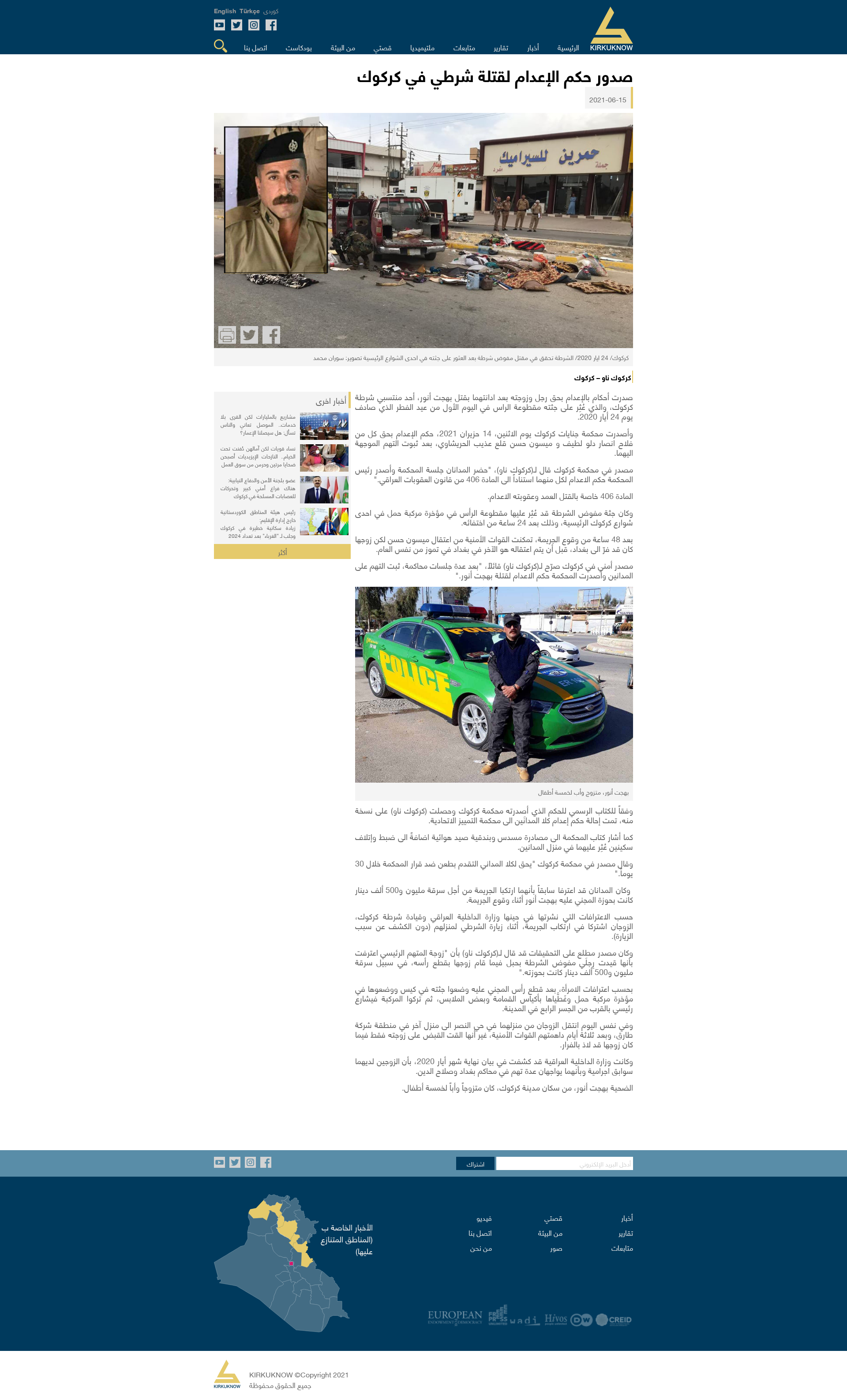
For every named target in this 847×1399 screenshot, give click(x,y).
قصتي (553, 1217)
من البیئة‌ (550, 1232)
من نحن (481, 1247)
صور (556, 1247)
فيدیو (484, 1217)
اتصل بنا (480, 1232)
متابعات (622, 1247)
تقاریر (625, 1232)
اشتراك (475, 1163)
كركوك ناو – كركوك (602, 376)
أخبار (627, 1217)
